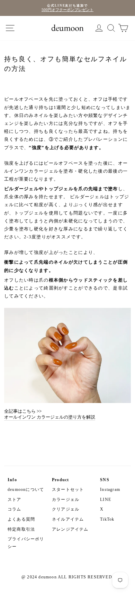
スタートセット (68, 489)
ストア (14, 499)
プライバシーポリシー (26, 543)
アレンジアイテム (70, 529)
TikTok (107, 519)
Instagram (110, 489)
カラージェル (65, 499)
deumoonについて (26, 489)
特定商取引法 (21, 529)
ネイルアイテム (68, 519)
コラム (14, 509)
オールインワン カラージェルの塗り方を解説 (49, 417)
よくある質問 (21, 519)
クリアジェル (65, 509)
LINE (105, 499)
